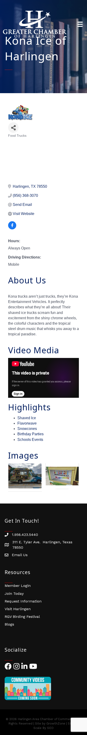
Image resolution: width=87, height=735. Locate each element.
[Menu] (80, 24)
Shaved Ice (26, 418)
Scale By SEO (43, 728)
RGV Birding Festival (22, 616)
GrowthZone (55, 723)
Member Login (18, 585)
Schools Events (30, 440)
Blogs (9, 624)
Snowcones (27, 429)
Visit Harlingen (18, 609)
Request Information (23, 601)
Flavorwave (27, 423)
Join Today (14, 593)
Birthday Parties (30, 434)
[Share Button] (13, 127)
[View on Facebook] (12, 228)
